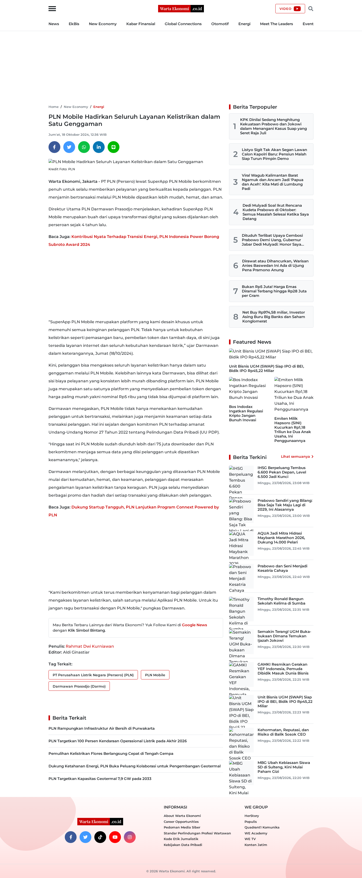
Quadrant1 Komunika (262, 827)
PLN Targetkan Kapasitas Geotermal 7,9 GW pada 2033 (100, 778)
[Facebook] (54, 147)
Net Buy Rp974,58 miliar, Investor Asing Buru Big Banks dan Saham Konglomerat (273, 316)
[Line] (113, 147)
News (54, 23)
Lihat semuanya (295, 456)
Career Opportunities (181, 822)
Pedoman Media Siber (182, 827)
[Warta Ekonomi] (181, 8)
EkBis (74, 23)
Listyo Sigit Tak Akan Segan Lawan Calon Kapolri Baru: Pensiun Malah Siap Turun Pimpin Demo (274, 154)
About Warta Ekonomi (182, 816)
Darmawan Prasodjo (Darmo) (79, 686)
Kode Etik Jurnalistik (181, 839)
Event (308, 23)
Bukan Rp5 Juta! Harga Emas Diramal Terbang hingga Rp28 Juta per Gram (274, 291)
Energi (244, 23)
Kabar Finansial (140, 23)
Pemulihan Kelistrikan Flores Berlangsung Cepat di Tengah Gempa (111, 753)
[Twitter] (69, 147)
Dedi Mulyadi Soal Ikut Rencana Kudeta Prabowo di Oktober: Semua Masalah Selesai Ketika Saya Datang (276, 212)
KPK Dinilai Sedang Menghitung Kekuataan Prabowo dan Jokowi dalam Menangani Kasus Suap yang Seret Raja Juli (273, 126)
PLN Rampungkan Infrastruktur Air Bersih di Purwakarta (102, 728)
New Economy (103, 23)
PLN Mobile (155, 675)
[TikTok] (100, 837)
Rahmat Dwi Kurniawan (90, 646)
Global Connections (183, 23)
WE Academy (256, 833)
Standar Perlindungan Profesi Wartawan (197, 833)
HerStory (252, 816)
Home (54, 107)
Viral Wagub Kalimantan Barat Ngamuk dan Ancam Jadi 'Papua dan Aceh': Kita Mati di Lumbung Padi (272, 182)
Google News (194, 625)
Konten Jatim (256, 845)
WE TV (250, 839)
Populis (251, 822)
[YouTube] (115, 837)
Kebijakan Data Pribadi (183, 845)
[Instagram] (130, 837)
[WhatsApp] (84, 147)
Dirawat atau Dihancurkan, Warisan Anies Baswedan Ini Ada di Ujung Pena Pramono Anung (275, 265)
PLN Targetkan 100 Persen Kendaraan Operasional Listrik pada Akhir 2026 (118, 741)
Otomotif (220, 23)
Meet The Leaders (276, 23)
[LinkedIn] (99, 147)
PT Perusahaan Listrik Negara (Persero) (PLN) (93, 675)
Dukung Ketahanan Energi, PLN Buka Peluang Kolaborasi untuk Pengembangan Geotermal (135, 766)
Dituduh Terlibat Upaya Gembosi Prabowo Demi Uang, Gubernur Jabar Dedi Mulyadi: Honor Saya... (273, 240)
